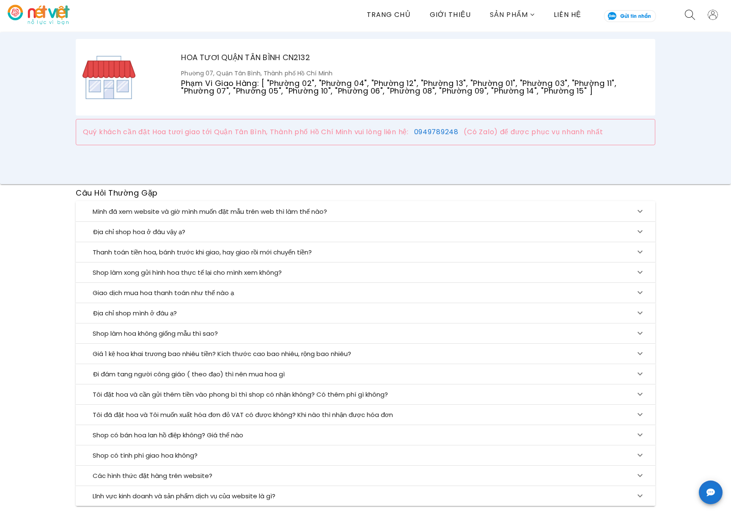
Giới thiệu (450, 14)
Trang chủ (389, 14)
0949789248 (436, 132)
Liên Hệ (567, 14)
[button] (522, 14)
